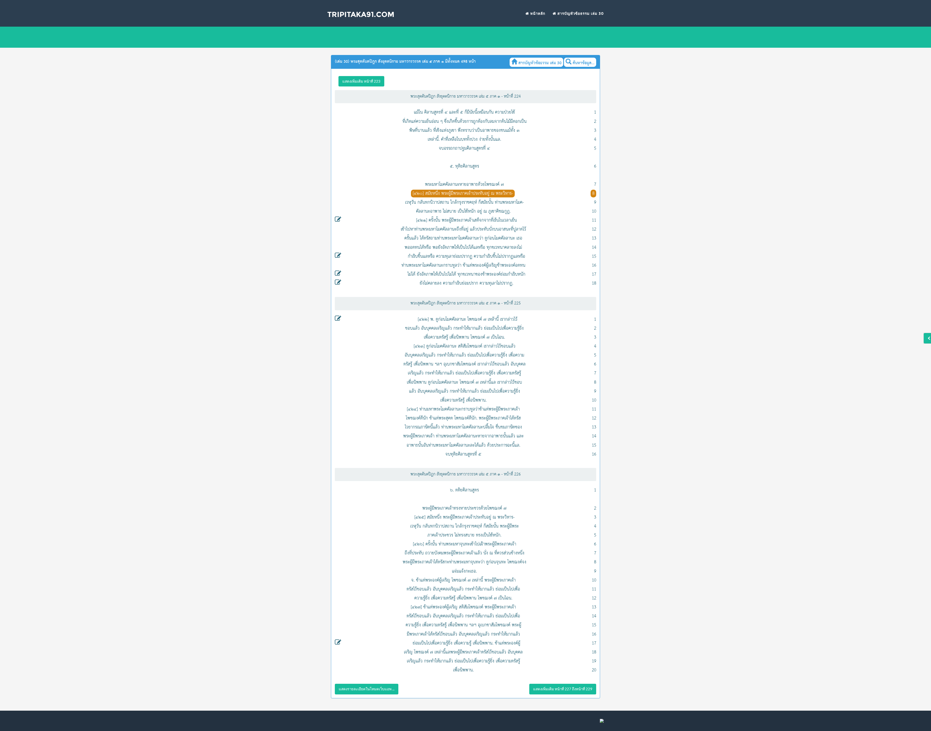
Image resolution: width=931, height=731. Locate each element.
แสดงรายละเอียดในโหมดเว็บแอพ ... (366, 689)
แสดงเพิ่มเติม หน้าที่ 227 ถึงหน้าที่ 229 (562, 689)
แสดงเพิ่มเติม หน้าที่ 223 (361, 81)
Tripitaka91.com (360, 14)
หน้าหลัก (537, 13)
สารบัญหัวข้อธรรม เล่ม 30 (580, 13)
